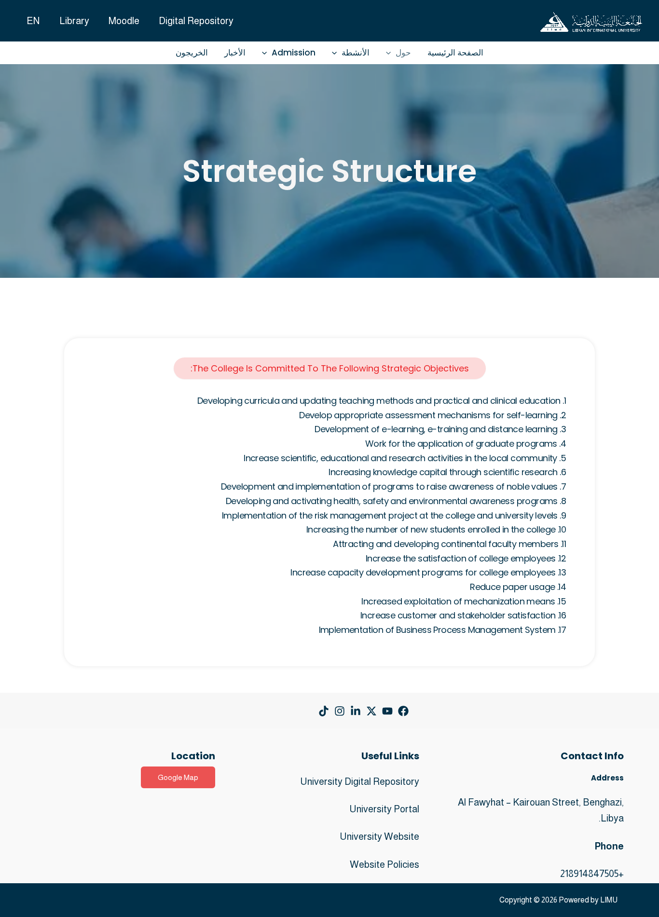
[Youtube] (387, 711)
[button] (178, 777)
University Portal (384, 809)
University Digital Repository (359, 781)
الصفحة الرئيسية (455, 52)
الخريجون (192, 52)
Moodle (124, 20)
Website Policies (384, 864)
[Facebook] (403, 711)
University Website (379, 836)
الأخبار (235, 52)
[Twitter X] (371, 711)
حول (403, 52)
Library (74, 20)
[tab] (330, 368)
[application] (391, 52)
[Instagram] (339, 711)
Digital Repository (196, 20)
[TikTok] (323, 711)
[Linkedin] (355, 711)
